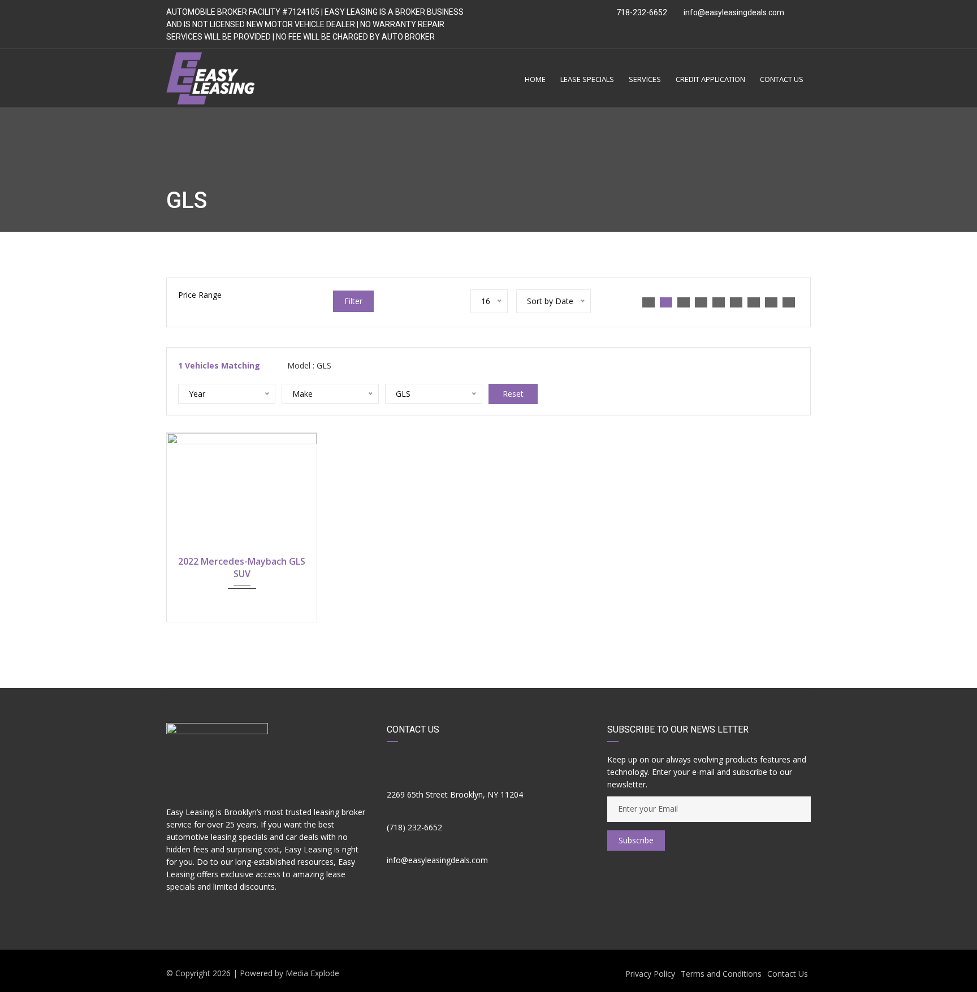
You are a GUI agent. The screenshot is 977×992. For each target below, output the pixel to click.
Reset (513, 393)
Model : (308, 365)
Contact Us (787, 973)
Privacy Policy (650, 973)
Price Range (200, 294)
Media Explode (312, 973)
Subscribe (636, 840)
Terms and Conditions (721, 973)
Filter (353, 301)
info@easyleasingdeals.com (734, 12)
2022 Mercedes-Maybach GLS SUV (241, 567)
